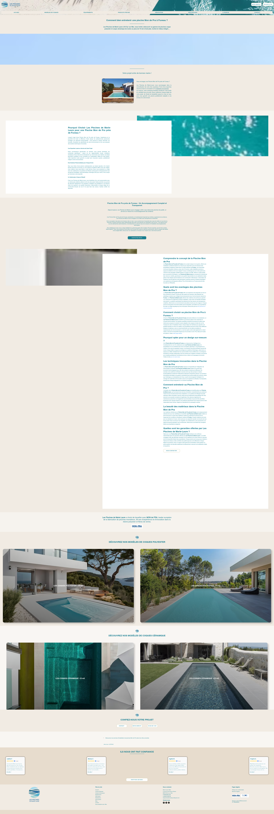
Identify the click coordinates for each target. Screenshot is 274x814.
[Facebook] (164, 803)
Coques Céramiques (100, 793)
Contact (97, 802)
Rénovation (98, 796)
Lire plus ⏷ (9, 772)
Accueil (97, 789)
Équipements (98, 794)
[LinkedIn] (169, 803)
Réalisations (98, 797)
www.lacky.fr (236, 802)
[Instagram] (166, 803)
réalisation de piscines (162, 88)
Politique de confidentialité (238, 789)
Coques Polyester (99, 791)
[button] (51, 12)
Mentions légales (236, 791)
